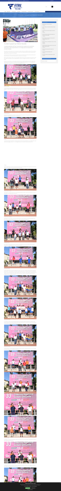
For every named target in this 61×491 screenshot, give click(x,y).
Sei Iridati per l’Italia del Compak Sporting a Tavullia (48, 54)
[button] (30, 489)
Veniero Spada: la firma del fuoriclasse (47, 24)
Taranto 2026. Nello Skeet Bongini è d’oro (47, 51)
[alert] (30, 486)
